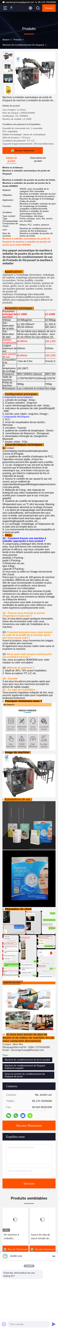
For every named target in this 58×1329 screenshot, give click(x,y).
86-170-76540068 (46, 2)
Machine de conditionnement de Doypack (23, 45)
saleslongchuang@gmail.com (19, 2)
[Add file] (4, 1324)
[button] (8, 93)
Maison (6, 39)
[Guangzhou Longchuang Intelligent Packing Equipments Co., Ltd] (15, 8)
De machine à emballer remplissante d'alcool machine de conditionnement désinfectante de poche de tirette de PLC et (15, 1236)
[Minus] (54, 1256)
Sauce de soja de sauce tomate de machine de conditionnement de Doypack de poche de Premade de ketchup (42, 1236)
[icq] (30, 1116)
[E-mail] (23, 1116)
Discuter (49, 8)
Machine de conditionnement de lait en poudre (27, 1059)
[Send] (53, 1324)
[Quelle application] (16, 1115)
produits (17, 39)
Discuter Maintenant (29, 1125)
